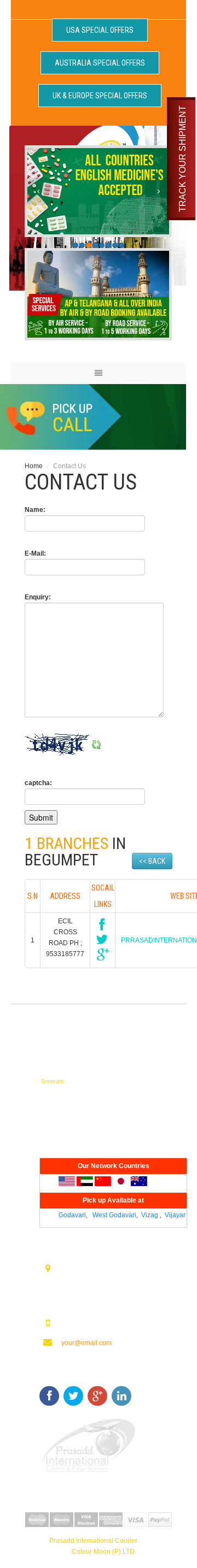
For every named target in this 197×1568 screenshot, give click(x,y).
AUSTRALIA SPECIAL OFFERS (100, 62)
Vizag (145, 1215)
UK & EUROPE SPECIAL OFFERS (100, 95)
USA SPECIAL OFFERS (100, 30)
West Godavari (110, 1215)
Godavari (68, 1215)
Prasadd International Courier (93, 1541)
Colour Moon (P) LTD (103, 1551)
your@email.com (86, 1343)
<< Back (152, 861)
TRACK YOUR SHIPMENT (182, 158)
